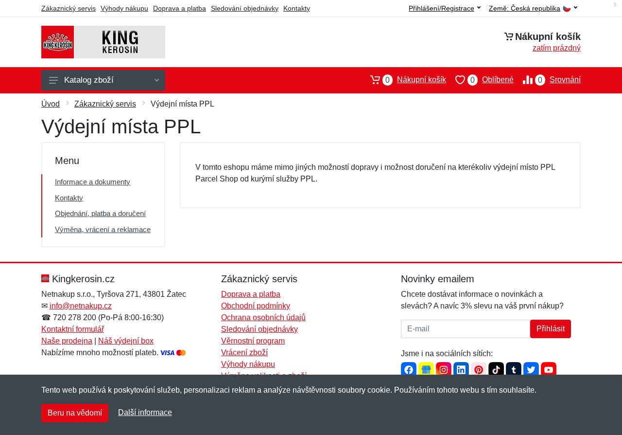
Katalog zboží (89, 80)
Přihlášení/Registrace (441, 8)
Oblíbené (492, 79)
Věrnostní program (253, 341)
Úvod (50, 104)
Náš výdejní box (126, 341)
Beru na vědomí (75, 413)
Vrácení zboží (244, 352)
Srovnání (559, 79)
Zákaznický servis (68, 8)
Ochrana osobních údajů (263, 317)
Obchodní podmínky (255, 306)
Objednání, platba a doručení (100, 213)
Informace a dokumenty (92, 182)
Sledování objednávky (244, 8)
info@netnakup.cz (81, 306)
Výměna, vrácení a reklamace (103, 229)
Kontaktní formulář (72, 329)
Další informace (145, 412)
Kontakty (296, 8)
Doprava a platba (179, 8)
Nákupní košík (415, 79)
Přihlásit (550, 329)
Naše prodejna (66, 341)
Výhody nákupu (124, 8)
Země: (524, 8)
